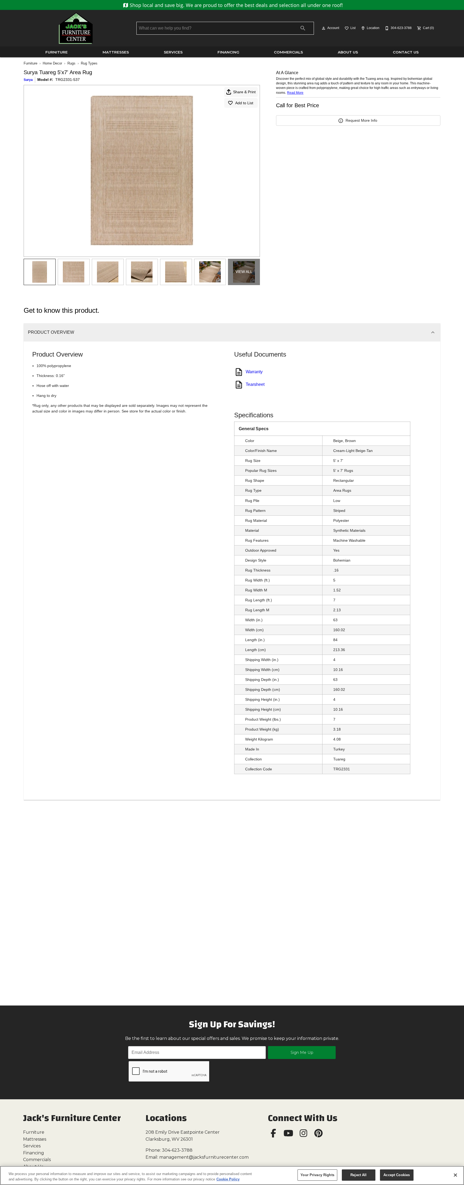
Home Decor (52, 63)
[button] (323, 28)
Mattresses (116, 52)
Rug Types (89, 63)
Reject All (358, 1175)
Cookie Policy (228, 1179)
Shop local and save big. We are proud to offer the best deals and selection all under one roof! (235, 5)
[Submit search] (302, 28)
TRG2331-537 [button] (67, 79)
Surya (28, 80)
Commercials (288, 52)
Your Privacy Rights (317, 1175)
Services (173, 52)
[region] (232, 1175)
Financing (228, 52)
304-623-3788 (177, 1150)
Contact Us (406, 52)
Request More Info (361, 120)
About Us (348, 52)
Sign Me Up (302, 1052)
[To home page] (75, 28)
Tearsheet (255, 384)
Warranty (254, 371)
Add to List (244, 103)
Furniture (56, 52)
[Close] (455, 1175)
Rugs (71, 63)
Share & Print (244, 92)
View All (243, 272)
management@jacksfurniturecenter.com (204, 1157)
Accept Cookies (396, 1175)
